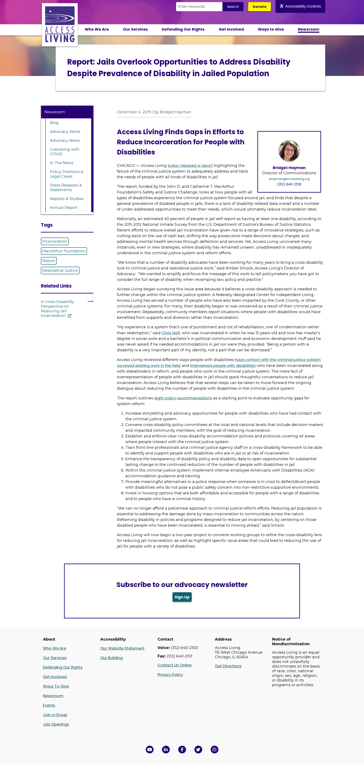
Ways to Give (271, 29)
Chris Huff (171, 332)
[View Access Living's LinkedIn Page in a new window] (166, 749)
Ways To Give (56, 686)
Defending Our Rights (183, 29)
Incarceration (54, 241)
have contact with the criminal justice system (277, 359)
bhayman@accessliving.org (289, 179)
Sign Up (182, 597)
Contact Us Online (174, 665)
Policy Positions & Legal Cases (66, 174)
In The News (62, 163)
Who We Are (97, 29)
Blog (54, 122)
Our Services (135, 29)
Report (48, 260)
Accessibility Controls (303, 6)
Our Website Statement (122, 648)
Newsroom (308, 29)
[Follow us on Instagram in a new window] (214, 749)
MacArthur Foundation (64, 251)
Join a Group (55, 714)
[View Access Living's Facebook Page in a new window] (182, 749)
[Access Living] (60, 41)
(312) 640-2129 (289, 184)
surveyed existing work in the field (148, 365)
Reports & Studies (67, 198)
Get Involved (231, 29)
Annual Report (64, 207)
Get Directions (228, 666)
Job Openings (56, 724)
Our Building (112, 657)
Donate (259, 6)
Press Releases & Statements (66, 187)
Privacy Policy (170, 674)
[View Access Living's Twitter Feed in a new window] (198, 749)
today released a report (190, 165)
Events (49, 705)
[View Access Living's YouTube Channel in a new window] (150, 749)
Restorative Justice (60, 270)
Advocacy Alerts (65, 131)
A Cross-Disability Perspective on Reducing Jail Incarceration (57, 308)
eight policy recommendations (183, 398)
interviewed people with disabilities (223, 365)
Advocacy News (65, 140)
